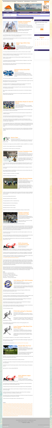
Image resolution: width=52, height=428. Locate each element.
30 (35, 45)
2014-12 (14, 414)
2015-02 (8, 414)
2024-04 (24, 405)
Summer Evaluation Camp (25, 151)
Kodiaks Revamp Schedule (25, 178)
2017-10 (7, 411)
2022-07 (24, 406)
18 (39, 43)
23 (35, 44)
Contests (29, 421)
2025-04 (19, 404)
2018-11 (29, 410)
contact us (34, 420)
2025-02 (25, 404)
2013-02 (17, 415)
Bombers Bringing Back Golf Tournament (24, 22)
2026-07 (7, 403)
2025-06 (14, 404)
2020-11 (21, 408)
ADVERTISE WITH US (34, 1)
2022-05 (29, 406)
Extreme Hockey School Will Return (21, 70)
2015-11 (12, 413)
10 (37, 42)
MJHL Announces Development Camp (23, 243)
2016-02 (4, 413)
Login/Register (46, 1)
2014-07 (28, 414)
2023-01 (7, 406)
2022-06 (26, 406)
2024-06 (18, 405)
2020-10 (24, 408)
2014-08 (25, 414)
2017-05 (21, 411)
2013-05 (8, 415)
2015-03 (5, 414)
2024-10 (7, 405)
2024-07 (15, 405)
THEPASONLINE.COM (20, 1)
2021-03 (10, 408)
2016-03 (31, 412)
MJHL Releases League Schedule (24, 376)
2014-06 (31, 414)
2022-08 (21, 406)
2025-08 (8, 404)
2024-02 (29, 405)
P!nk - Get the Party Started (40, 27)
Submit (42, 29)
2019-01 (24, 410)
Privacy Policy (24, 422)
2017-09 (10, 411)
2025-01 (28, 404)
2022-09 (18, 406)
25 (39, 44)
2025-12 (26, 403)
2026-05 (12, 403)
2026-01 (24, 403)
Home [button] (7, 12)
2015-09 (18, 413)
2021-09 (22, 407)
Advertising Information (24, 421)
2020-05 (8, 409)
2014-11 (17, 414)
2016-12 (5, 412)
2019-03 (18, 410)
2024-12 (31, 404)
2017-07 (15, 411)
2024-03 (26, 405)
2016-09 (14, 412)
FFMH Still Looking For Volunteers (23, 311)
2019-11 (25, 409)
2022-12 (10, 406)
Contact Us (32, 421)
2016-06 (22, 412)
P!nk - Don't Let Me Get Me (40, 26)
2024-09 (10, 405)
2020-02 (17, 409)
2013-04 (11, 415)
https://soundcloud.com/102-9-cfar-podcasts (21, 342)
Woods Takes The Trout (24, 345)
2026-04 (15, 403)
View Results (42, 30)
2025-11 (29, 403)
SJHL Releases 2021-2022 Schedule (23, 280)
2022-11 (12, 406)
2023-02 (4, 406)
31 (37, 45)
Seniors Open (14, 137)
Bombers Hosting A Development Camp (23, 213)
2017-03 (26, 411)
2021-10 (19, 407)
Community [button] (14, 12)
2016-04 (28, 412)
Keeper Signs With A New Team (23, 43)
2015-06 (26, 413)
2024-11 (4, 405)
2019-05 (12, 410)
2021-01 (15, 408)
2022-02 (8, 407)
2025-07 (11, 404)
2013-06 (5, 415)
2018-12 (26, 410)
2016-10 (11, 412)
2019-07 (7, 410)
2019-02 (21, 410)
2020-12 (18, 408)
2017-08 (12, 411)
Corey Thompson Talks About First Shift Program (23, 327)
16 (35, 43)
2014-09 (22, 414)
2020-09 (26, 408)
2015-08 (21, 413)
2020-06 (5, 409)
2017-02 (29, 411)
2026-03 (18, 403)
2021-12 (14, 407)
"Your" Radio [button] (43, 12)
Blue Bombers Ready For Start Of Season (24, 102)
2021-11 (17, 407)
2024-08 (12, 405)
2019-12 (22, 409)
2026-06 (10, 403)
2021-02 (12, 408)
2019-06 (10, 410)
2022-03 (5, 407)
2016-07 (19, 412)
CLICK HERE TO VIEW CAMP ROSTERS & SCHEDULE (11, 257)
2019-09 (31, 409)
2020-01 (19, 409)
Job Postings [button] (35, 12)
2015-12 (10, 413)
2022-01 (11, 407)
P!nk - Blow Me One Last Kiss (40, 24)
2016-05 (25, 412)
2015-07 (24, 413)
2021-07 (28, 407)
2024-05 (21, 405)
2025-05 (17, 404)
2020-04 (11, 409)
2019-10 (28, 409)
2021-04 (7, 408)
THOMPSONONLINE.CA (27, 1)
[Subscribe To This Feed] (32, 19)
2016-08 (17, 412)
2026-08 (4, 403)
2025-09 (5, 404)
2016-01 (7, 413)
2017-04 (24, 411)
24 (37, 44)
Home (19, 421)
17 (37, 43)
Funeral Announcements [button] (24, 12)
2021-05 (4, 408)
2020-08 (29, 408)
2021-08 (25, 407)
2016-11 (8, 412)
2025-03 (22, 404)
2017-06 (18, 411)
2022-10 (15, 406)
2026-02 (21, 403)
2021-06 (31, 407)
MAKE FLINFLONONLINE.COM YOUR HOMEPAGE (9, 1)
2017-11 (4, 411)
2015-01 (11, 414)
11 (39, 42)
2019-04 (15, 410)
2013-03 (14, 415)
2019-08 (4, 410)
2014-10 (19, 414)
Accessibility (28, 422)
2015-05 (29, 413)
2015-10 (15, 413)
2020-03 (14, 409)
